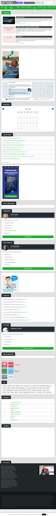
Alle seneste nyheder (6, 162)
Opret (39, 2)
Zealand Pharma (48, 392)
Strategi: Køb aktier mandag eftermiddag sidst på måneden (14, 317)
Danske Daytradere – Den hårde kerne (7, 479)
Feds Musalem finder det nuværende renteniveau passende (15, 140)
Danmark (34, 385)
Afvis (47, 514)
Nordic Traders (11, 485)
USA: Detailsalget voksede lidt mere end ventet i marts (14, 147)
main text (4, 390)
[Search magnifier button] (54, 3)
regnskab (44, 390)
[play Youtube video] (46, 470)
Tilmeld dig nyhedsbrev (29, 2)
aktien (13, 385)
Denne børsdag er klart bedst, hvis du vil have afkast (13, 301)
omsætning (29, 390)
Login (44, 2)
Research (4, 392)
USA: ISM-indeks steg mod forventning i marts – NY (13, 142)
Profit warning (39, 390)
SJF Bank (12, 392)
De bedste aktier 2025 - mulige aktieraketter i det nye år (13, 312)
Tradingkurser (19, 2)
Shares (8, 392)
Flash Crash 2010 (19, 36)
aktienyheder (18, 385)
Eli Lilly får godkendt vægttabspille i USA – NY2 (13, 138)
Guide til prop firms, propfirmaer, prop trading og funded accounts (15, 320)
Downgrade (47, 385)
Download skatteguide (28, 348)
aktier (22, 385)
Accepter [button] (44, 514)
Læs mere (17, 22)
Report (48, 390)
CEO (30, 385)
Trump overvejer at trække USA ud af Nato (12, 158)
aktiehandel (5, 385)
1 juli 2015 (17, 42)
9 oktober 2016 (18, 33)
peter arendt (34, 390)
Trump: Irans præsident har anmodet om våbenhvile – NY (14, 145)
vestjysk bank (39, 392)
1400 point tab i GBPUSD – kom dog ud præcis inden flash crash (27, 27)
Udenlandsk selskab (27, 392)
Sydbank (16, 392)
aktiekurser (9, 385)
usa (35, 392)
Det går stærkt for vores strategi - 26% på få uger (12, 304)
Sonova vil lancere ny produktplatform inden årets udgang (14, 154)
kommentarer (24, 23)
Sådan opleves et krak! (20, 17)
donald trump (42, 385)
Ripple (48, 505)
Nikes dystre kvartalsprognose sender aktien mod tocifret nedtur (16, 151)
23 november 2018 (18, 23)
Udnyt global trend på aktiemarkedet (10, 314)
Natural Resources (10, 390)
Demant (38, 385)
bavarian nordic (26, 385)
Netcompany (16, 390)
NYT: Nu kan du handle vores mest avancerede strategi (13, 307)
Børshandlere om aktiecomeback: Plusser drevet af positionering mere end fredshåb (19, 156)
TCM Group (20, 392)
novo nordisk (24, 390)
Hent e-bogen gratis (28, 268)
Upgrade (32, 392)
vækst (44, 392)
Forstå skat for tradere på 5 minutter (10, 309)
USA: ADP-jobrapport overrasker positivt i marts (13, 149)
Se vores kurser (28, 236)
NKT (20, 390)
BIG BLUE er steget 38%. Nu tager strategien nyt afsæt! (13, 299)
